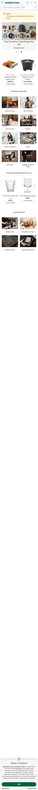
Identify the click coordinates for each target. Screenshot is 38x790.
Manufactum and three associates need (13, 766)
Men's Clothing (28, 111)
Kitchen (28, 129)
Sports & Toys (10, 129)
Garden (28, 147)
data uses (18, 768)
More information (32, 788)
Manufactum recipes (28, 232)
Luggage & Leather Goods (28, 165)
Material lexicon (10, 250)
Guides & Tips (10, 232)
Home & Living (10, 111)
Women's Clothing (9, 147)
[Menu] (2, 2)
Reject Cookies (5, 788)
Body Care (10, 165)
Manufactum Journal (28, 250)
